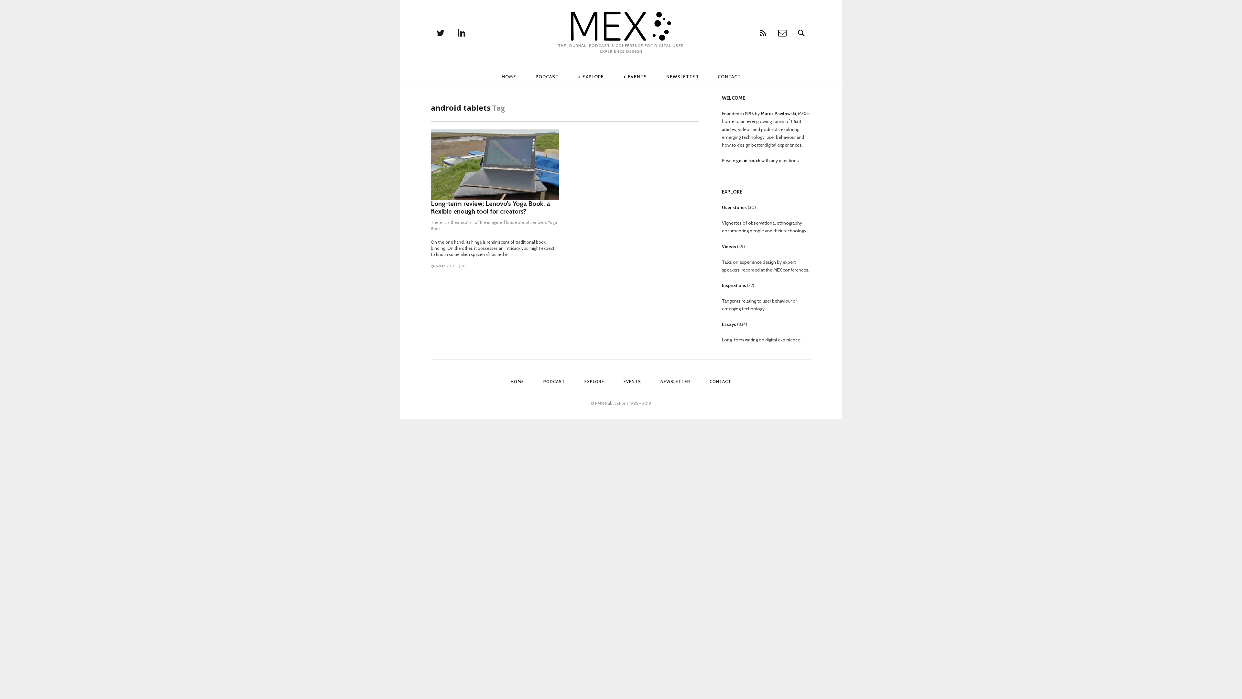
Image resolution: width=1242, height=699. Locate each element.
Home (509, 77)
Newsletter (682, 77)
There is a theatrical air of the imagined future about (480, 222)
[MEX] (621, 26)
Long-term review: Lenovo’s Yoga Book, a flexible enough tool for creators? (490, 207)
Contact (729, 77)
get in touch (748, 160)
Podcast (547, 77)
